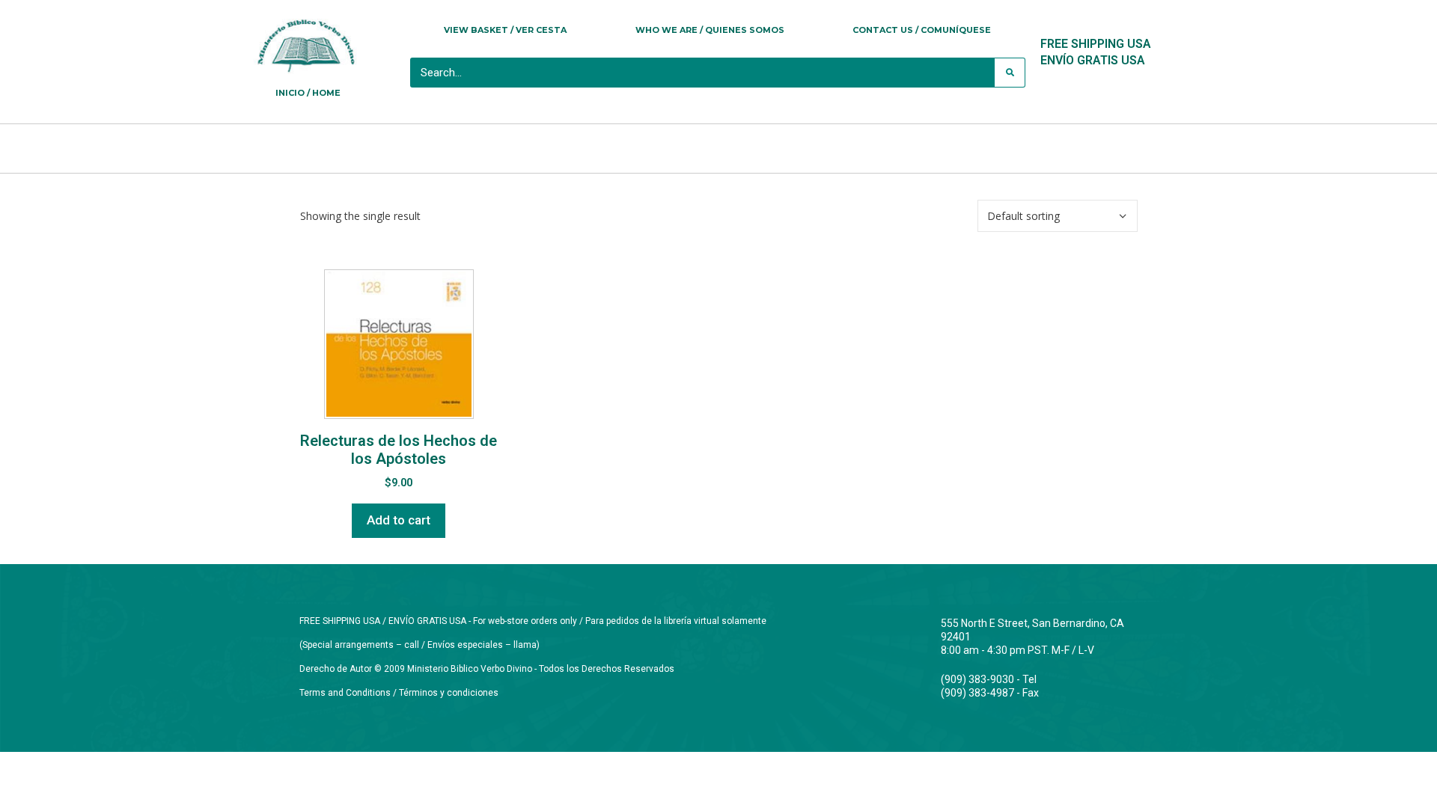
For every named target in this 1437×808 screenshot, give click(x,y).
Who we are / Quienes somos (709, 30)
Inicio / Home (308, 93)
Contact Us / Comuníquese (921, 30)
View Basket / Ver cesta (505, 30)
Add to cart (398, 519)
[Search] (1010, 72)
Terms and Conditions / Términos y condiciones (398, 693)
